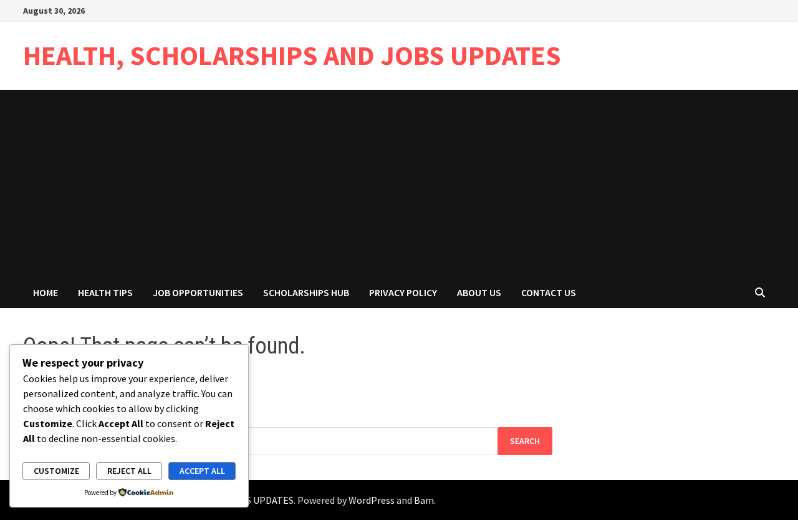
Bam (424, 500)
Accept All (202, 470)
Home (45, 292)
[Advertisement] (399, 183)
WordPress (372, 500)
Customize (56, 470)
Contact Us (548, 292)
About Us (479, 292)
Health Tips (105, 292)
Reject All (129, 470)
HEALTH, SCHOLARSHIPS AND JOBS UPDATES (292, 55)
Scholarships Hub (306, 292)
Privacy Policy (403, 292)
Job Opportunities (198, 292)
